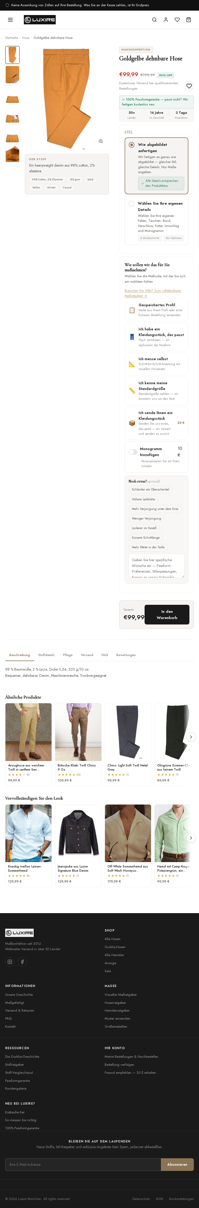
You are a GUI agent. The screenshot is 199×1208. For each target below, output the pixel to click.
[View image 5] (12, 134)
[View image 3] (12, 94)
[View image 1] (12, 55)
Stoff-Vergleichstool (19, 1072)
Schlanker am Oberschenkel (150, 489)
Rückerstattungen (181, 1198)
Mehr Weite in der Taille (148, 547)
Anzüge (110, 963)
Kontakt (10, 1026)
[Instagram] (10, 962)
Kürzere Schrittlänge (146, 537)
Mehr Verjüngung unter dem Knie (155, 509)
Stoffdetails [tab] (46, 654)
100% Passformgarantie (22, 1128)
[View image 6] (12, 153)
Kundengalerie (15, 1088)
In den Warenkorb (167, 615)
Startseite (11, 37)
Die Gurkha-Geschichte (22, 1056)
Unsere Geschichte (19, 994)
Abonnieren (177, 1164)
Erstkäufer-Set (14, 1112)
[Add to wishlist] (189, 86)
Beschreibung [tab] (19, 654)
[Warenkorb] (188, 20)
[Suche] (154, 20)
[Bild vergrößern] (101, 142)
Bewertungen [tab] (126, 654)
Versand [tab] (87, 654)
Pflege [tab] (68, 654)
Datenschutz (141, 1198)
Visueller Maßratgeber (121, 994)
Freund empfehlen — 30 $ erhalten (130, 1072)
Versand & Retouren (19, 1010)
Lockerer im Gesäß (144, 528)
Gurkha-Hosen (115, 946)
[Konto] (166, 20)
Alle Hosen (112, 938)
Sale (108, 971)
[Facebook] (22, 962)
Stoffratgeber (14, 1064)
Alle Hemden (114, 955)
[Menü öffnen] (10, 20)
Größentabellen (116, 1026)
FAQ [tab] (105, 654)
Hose (25, 37)
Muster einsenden (117, 1018)
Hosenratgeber (115, 1002)
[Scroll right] (191, 737)
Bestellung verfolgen (119, 1064)
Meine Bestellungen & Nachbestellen (131, 1056)
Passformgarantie (17, 1080)
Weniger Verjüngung (146, 518)
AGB (159, 1198)
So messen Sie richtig (20, 1120)
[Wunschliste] (177, 20)
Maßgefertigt (14, 1002)
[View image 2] (12, 75)
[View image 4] (12, 114)
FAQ (8, 1018)
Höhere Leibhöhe (143, 499)
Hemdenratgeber (117, 1010)
